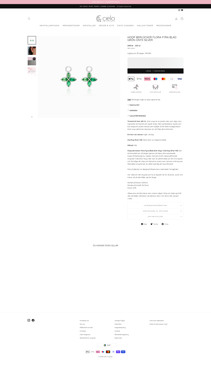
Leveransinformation (155, 205)
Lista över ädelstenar (156, 320)
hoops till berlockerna (136, 156)
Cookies (117, 331)
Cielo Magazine (85, 334)
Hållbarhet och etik (86, 327)
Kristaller (83, 331)
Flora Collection (133, 169)
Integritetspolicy (120, 327)
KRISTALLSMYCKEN (49, 25)
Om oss (82, 324)
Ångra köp (118, 338)
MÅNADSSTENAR (71, 25)
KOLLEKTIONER (145, 25)
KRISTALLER (89, 25)
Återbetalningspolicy (122, 334)
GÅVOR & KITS (106, 25)
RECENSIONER (163, 25)
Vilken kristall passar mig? (158, 324)
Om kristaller (155, 216)
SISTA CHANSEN (125, 25)
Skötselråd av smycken (155, 211)
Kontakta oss (84, 320)
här (159, 100)
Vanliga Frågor (120, 320)
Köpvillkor (118, 324)
